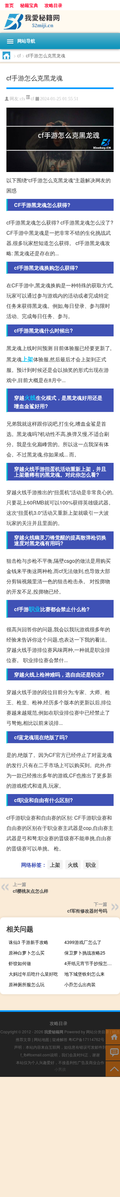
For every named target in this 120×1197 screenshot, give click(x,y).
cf (19, 55)
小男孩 (60, 1069)
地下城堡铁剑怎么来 (84, 974)
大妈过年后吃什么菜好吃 (33, 974)
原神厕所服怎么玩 (26, 984)
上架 (27, 359)
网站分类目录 (97, 1031)
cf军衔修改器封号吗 (87, 910)
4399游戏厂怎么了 (82, 942)
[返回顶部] (113, 1068)
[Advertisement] (60, 1137)
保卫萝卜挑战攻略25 (84, 952)
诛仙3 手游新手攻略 (28, 942)
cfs (22, 98)
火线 (30, 397)
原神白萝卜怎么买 (26, 952)
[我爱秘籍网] (60, 21)
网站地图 (41, 1039)
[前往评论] (113, 1052)
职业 (34, 609)
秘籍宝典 (29, 5)
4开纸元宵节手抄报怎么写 (90, 963)
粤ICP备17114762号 (86, 1039)
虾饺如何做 (20, 963)
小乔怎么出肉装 (80, 984)
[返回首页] (113, 1036)
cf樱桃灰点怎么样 (30, 891)
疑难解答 (60, 1039)
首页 (9, 5)
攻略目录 (53, 5)
